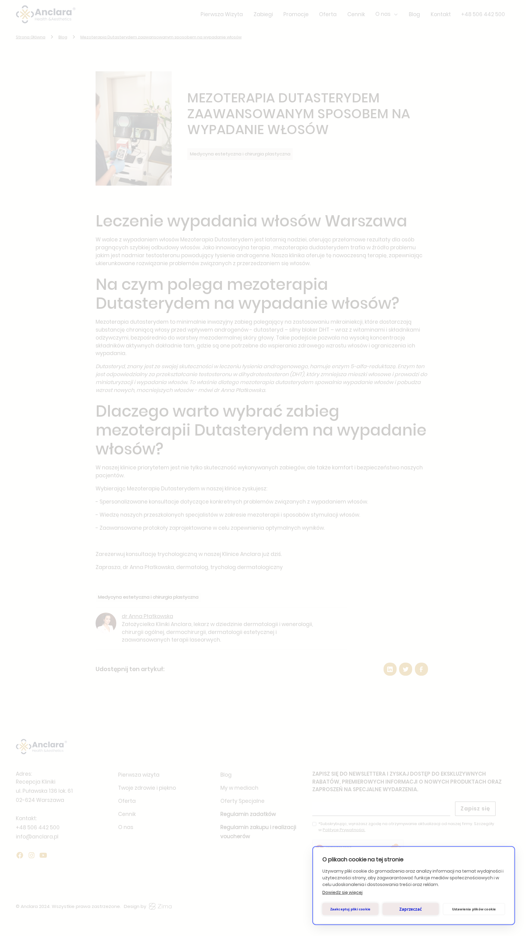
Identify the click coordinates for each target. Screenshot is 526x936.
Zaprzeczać (410, 909)
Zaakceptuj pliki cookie (350, 909)
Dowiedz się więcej (342, 892)
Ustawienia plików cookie (474, 909)
